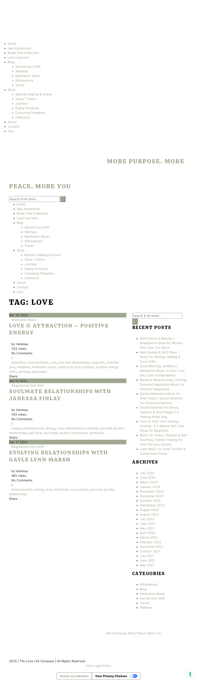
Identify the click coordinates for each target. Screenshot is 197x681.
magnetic (98, 362)
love (53, 362)
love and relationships (74, 362)
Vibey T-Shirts (25, 99)
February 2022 (150, 542)
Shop (11, 90)
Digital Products (27, 108)
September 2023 (152, 505)
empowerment (37, 362)
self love (35, 433)
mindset (88, 367)
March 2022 (149, 537)
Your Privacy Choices (111, 676)
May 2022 (147, 528)
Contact (13, 126)
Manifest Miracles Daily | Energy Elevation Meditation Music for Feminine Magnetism (163, 384)
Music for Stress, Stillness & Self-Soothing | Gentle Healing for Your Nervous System (164, 439)
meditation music (44, 367)
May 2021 (147, 565)
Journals (21, 103)
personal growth (112, 428)
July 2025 (147, 473)
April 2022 (147, 533)
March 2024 (149, 482)
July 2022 (147, 519)
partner (83, 489)
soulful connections (73, 433)
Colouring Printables (30, 113)
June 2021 (147, 560)
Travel (19, 85)
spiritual (24, 372)
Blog (11, 62)
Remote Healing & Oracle (33, 94)
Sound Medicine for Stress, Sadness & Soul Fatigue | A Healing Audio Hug (159, 412)
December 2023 (152, 491)
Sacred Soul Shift (28, 67)
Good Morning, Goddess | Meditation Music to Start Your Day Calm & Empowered (162, 370)
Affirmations (24, 80)
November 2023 (152, 496)
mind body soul (69, 367)
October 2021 (150, 551)
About (12, 122)
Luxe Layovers (18, 57)
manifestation (75, 428)
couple (16, 428)
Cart (11, 131)
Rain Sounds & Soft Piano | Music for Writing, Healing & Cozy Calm (160, 356)
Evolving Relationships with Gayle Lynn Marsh (58, 456)
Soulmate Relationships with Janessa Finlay (60, 395)
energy (50, 428)
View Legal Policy (98, 666)
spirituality (39, 372)
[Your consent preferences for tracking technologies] (190, 674)
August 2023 (149, 510)
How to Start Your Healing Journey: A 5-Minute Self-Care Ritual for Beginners (162, 425)
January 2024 (150, 487)
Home (12, 43)
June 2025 (147, 477)
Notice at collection (74, 676)
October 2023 (150, 500)
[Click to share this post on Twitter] (25, 376)
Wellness (21, 71)
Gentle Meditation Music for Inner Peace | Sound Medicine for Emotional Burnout (161, 398)
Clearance (22, 117)
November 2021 (151, 547)
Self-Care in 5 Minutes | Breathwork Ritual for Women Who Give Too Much (161, 343)
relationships (18, 433)
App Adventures (19, 48)
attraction (18, 362)
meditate (23, 367)
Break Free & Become (23, 53)
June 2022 (147, 524)
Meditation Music (27, 76)
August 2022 (149, 514)
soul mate (50, 433)
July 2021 (147, 556)
